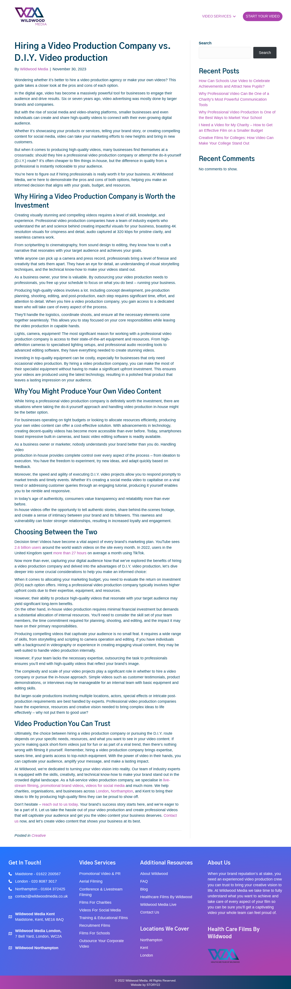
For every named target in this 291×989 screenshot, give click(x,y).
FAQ (144, 881)
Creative (39, 835)
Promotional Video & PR (100, 874)
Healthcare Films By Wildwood (166, 897)
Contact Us (149, 912)
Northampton (122, 791)
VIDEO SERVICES (216, 16)
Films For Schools (94, 933)
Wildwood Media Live (158, 904)
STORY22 (153, 984)
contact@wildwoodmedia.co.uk (41, 896)
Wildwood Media (233, 890)
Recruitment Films (94, 925)
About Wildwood (154, 874)
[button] (234, 16)
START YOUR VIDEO (262, 16)
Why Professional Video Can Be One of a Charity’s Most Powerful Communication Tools (234, 99)
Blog (144, 889)
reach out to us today (60, 804)
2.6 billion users (27, 547)
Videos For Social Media (100, 910)
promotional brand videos (62, 785)
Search (205, 43)
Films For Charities (95, 902)
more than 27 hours (69, 553)
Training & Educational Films (103, 918)
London (102, 791)
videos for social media (105, 785)
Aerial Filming (90, 881)
